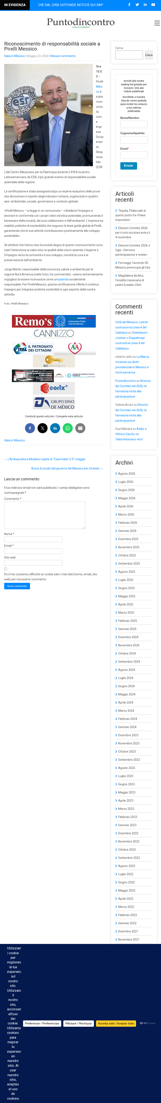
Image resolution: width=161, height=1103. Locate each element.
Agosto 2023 (126, 768)
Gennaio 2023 (127, 825)
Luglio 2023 (125, 776)
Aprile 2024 (125, 702)
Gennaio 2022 (127, 923)
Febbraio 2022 (127, 915)
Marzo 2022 (126, 907)
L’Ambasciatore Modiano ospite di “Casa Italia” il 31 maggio (44, 459)
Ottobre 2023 (127, 751)
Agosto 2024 (126, 669)
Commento (12, 498)
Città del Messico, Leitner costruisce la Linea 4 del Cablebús (131, 327)
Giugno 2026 (126, 490)
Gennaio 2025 (127, 629)
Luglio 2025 (125, 580)
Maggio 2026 (126, 498)
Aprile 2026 (125, 506)
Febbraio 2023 (127, 817)
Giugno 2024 (126, 686)
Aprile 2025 (125, 604)
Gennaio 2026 (127, 531)
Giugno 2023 (126, 784)
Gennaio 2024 (127, 727)
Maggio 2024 (126, 694)
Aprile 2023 (125, 800)
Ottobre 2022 (127, 849)
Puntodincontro (125, 380)
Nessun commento (63, 56)
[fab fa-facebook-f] (129, 4)
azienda (63, 279)
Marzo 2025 (126, 612)
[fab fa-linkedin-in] (145, 4)
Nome (9, 534)
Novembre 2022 (128, 841)
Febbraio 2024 (127, 719)
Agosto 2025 (126, 571)
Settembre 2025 (129, 563)
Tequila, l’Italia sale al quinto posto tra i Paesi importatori (130, 215)
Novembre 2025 (128, 547)
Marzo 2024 (126, 710)
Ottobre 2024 (127, 653)
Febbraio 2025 (127, 620)
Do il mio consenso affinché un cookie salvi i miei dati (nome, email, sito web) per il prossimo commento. (50, 577)
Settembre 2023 (129, 759)
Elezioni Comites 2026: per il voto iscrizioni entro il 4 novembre (132, 232)
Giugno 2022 (126, 882)
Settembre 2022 (129, 857)
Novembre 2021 (128, 939)
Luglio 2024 (125, 678)
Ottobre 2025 (127, 555)
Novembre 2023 (128, 743)
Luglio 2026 (125, 481)
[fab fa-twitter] (137, 4)
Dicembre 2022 (128, 833)
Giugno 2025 (126, 588)
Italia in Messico (14, 56)
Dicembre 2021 (128, 931)
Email (9, 545)
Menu (157, 23)
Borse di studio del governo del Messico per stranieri (67, 468)
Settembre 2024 (129, 661)
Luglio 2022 (125, 874)
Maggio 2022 (126, 890)
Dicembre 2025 (128, 539)
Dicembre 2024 (128, 637)
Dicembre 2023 (128, 735)
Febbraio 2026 (127, 522)
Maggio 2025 (126, 596)
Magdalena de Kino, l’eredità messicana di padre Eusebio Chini (129, 280)
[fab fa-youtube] (153, 4)
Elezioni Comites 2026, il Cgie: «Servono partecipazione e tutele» (132, 250)
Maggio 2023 (126, 792)
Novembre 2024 (128, 645)
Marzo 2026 (126, 514)
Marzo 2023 (126, 808)
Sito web (10, 557)
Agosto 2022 (126, 866)
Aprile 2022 (125, 898)
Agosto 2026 (126, 473)
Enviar (128, 165)
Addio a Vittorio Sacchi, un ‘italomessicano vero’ (131, 434)
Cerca (119, 48)
